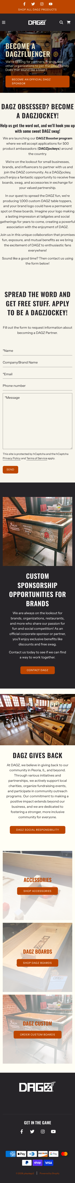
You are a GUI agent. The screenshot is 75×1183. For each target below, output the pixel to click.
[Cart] (68, 22)
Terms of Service (36, 458)
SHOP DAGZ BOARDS (37, 962)
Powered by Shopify (49, 1173)
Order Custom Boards (37, 1034)
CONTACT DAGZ (37, 670)
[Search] (61, 22)
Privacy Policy (12, 458)
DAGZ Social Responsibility (37, 829)
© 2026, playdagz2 (25, 1173)
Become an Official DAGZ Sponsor (31, 81)
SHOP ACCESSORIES (37, 891)
